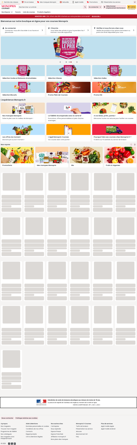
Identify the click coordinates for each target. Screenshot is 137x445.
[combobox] (50, 7)
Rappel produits (31, 434)
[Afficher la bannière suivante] (77, 62)
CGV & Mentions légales (34, 437)
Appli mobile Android (108, 429)
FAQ (77, 437)
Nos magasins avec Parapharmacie (7, 437)
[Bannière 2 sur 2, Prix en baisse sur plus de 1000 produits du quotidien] (68, 47)
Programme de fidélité (9, 431)
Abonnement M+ (82, 434)
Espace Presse (56, 431)
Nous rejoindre (56, 429)
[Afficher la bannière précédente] (60, 62)
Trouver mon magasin (8, 429)
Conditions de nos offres (34, 429)
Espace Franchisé (57, 434)
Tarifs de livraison (82, 426)
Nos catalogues (6, 434)
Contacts (29, 431)
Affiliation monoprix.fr (58, 437)
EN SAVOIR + (96, 16)
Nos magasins (6, 426)
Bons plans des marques (59, 439)
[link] (26, 418)
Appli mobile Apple (107, 426)
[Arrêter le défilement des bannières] (66, 62)
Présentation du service (84, 429)
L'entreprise (55, 426)
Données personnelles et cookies (37, 426)
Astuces (79, 431)
